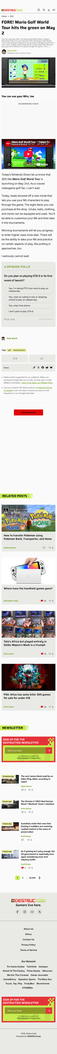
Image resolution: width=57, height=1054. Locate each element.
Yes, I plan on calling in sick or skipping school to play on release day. (28, 298)
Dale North (12, 50)
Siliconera (47, 970)
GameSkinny (9, 979)
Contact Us (28, 939)
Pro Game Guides (16, 966)
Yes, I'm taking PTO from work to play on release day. (28, 289)
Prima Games (33, 970)
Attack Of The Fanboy (14, 970)
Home (4, 16)
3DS (12, 16)
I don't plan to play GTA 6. (21, 311)
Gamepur (43, 966)
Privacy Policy (35, 758)
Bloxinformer (43, 983)
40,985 (32, 878)
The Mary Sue (45, 979)
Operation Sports (27, 979)
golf (9, 350)
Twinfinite (32, 966)
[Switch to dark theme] (49, 9)
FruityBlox (29, 983)
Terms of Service (22, 758)
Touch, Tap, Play (13, 983)
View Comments (28, 412)
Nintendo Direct (19, 350)
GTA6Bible (27, 987)
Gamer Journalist (39, 975)
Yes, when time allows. (20, 305)
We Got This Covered (17, 975)
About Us (28, 929)
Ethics (28, 934)
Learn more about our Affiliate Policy (37, 383)
